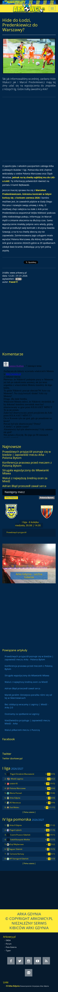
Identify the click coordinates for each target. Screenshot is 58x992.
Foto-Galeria (11, 947)
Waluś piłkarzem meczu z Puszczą (22, 729)
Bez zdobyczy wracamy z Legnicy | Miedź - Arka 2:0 (27, 706)
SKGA (8, 940)
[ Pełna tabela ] (29, 812)
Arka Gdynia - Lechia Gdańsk (29, 575)
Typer (8, 950)
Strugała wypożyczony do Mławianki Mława (25, 471)
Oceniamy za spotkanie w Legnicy (22, 713)
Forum (8, 943)
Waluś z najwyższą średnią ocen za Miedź (24, 479)
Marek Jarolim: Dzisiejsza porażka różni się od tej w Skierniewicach (28, 696)
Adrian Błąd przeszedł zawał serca (24, 486)
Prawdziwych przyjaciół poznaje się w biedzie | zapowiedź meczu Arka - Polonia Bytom (26, 455)
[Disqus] (29, 399)
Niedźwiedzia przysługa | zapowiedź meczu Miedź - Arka (27, 722)
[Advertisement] (29, 129)
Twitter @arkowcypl (12, 758)
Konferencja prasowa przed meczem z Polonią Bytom (27, 464)
